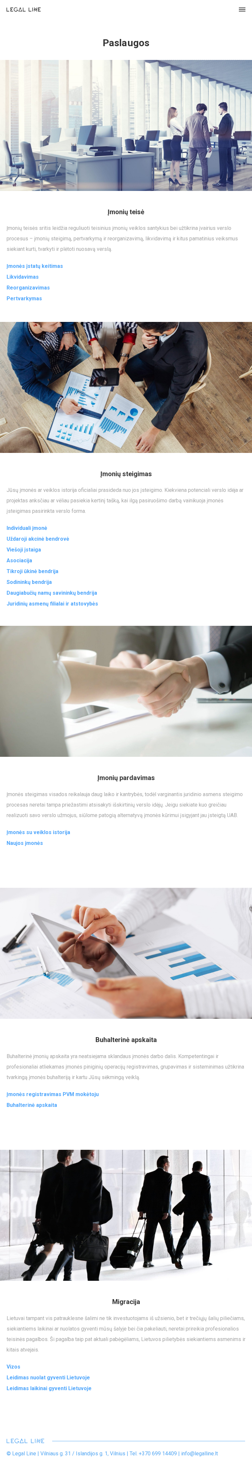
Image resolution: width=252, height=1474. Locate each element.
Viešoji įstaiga (24, 550)
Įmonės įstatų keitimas (35, 266)
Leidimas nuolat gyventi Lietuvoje (48, 1377)
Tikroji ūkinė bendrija (32, 571)
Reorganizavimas (28, 288)
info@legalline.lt (199, 1453)
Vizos (13, 1367)
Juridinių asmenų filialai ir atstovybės (52, 604)
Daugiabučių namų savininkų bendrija (52, 593)
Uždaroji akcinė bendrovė (38, 539)
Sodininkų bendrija (29, 582)
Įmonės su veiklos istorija (38, 832)
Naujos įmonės (25, 843)
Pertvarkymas (24, 298)
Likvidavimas (23, 277)
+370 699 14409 (158, 1453)
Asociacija (19, 560)
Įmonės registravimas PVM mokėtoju (53, 1094)
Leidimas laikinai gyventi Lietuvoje (49, 1388)
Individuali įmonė (27, 528)
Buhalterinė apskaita (32, 1105)
